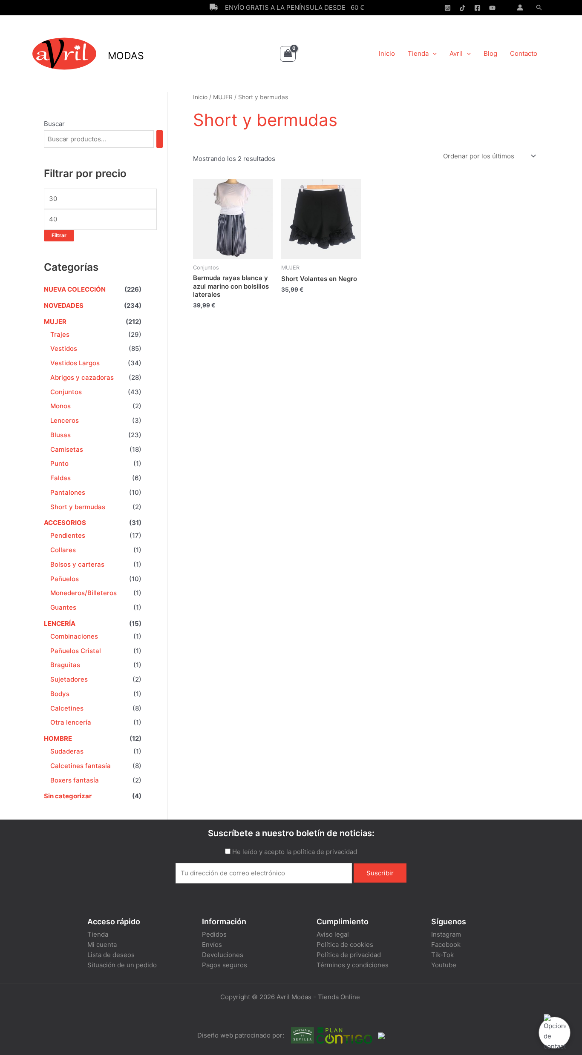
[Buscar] (159, 139)
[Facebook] (477, 8)
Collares (63, 550)
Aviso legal (333, 934)
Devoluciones (222, 955)
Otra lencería (70, 722)
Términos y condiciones (353, 965)
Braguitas (65, 665)
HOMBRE (58, 738)
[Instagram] (447, 8)
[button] (539, 7)
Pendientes (67, 535)
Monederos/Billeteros (83, 593)
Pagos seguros (224, 965)
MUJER (55, 322)
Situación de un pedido (122, 965)
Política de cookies (345, 944)
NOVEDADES (64, 305)
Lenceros (64, 420)
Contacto (523, 53)
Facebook (446, 944)
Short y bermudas (77, 507)
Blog (490, 53)
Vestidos (63, 348)
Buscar (54, 124)
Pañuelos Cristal (75, 651)
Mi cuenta (102, 944)
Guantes (63, 607)
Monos (60, 406)
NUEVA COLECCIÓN (75, 289)
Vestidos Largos (75, 363)
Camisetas (66, 449)
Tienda (418, 53)
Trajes (59, 334)
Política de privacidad (349, 955)
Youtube (443, 965)
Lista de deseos (111, 955)
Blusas (60, 435)
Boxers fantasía (74, 780)
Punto (59, 463)
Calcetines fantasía (80, 766)
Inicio (387, 53)
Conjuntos (66, 392)
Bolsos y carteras (77, 564)
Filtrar (59, 235)
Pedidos (214, 934)
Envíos (212, 944)
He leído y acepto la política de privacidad (294, 852)
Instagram (446, 934)
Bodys (59, 694)
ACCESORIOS (65, 523)
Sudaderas (67, 751)
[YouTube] (492, 8)
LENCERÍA (59, 623)
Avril (456, 53)
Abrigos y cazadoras (82, 377)
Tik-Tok (442, 955)
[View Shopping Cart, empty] (288, 54)
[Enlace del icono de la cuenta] (520, 7)
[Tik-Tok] (462, 8)
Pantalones (67, 492)
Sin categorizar (68, 796)
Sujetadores (69, 679)
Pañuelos (64, 579)
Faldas (60, 478)
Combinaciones (74, 636)
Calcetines (67, 708)
